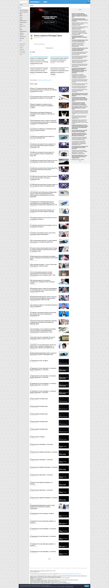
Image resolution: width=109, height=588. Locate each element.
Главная (21, 4)
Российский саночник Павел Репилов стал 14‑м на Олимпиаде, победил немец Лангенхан (80, 53)
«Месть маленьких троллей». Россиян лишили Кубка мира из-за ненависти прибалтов (80, 94)
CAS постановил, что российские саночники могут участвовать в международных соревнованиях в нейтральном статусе (79, 143)
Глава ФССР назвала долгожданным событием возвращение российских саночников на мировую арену (79, 138)
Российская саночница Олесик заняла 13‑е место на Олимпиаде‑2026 (80, 40)
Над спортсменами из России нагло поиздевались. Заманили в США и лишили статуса (79, 117)
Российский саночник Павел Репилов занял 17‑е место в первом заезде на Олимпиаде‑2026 (80, 65)
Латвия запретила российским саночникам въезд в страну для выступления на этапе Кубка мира (79, 104)
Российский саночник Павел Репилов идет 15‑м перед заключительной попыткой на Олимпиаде (80, 57)
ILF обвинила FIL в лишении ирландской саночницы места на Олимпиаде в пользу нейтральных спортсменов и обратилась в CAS (79, 76)
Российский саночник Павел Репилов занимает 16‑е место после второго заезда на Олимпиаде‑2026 (80, 61)
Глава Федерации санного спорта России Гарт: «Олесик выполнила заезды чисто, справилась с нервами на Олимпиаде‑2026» (79, 32)
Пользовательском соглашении (74, 585)
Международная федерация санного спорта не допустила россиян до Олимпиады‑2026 (79, 156)
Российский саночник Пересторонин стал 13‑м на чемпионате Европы (79, 87)
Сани (20, 7)
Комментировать (49, 47)
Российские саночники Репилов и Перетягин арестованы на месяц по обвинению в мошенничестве (79, 134)
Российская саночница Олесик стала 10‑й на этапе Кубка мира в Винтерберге (79, 90)
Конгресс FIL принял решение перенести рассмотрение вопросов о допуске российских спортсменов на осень (39, 60)
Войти (88, 2)
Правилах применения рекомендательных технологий (69, 573)
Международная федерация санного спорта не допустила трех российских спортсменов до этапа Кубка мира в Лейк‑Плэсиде (80, 127)
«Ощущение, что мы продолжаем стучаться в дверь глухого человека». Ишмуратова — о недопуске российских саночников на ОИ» (79, 152)
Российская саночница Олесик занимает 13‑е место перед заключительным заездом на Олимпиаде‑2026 (78, 44)
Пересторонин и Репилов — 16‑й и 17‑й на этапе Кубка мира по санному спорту (80, 108)
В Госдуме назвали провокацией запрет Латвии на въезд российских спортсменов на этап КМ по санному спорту (79, 99)
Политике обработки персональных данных (58, 585)
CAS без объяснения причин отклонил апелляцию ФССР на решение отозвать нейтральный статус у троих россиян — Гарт (80, 112)
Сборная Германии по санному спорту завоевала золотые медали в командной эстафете (39, 70)
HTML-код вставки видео (39, 43)
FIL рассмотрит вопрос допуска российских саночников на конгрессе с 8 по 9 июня (59, 59)
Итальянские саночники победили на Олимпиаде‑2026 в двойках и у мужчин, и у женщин (59, 71)
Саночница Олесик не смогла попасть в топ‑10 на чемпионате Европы (80, 84)
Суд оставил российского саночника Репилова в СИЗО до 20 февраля (79, 131)
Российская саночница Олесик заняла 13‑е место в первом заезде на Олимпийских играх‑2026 (80, 49)
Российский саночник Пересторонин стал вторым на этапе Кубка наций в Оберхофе (79, 80)
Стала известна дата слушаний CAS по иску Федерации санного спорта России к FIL (80, 147)
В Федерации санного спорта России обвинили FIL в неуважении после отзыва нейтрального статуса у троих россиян (80, 121)
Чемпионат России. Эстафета (78, 159)
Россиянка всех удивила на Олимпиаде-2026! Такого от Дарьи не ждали (79, 37)
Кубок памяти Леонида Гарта (45, 80)
